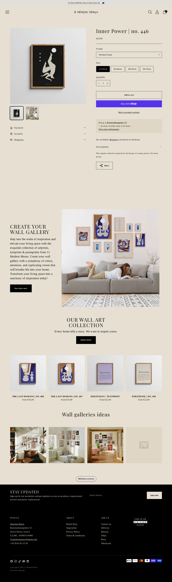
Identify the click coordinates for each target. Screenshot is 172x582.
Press (103, 539)
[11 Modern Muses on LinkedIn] (27, 562)
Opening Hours (17, 524)
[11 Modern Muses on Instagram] (15, 562)
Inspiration (71, 528)
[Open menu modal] (7, 12)
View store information (109, 129)
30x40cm (117, 69)
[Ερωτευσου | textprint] (105, 373)
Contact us (106, 524)
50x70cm (147, 69)
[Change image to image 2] (32, 113)
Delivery (105, 528)
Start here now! (20, 288)
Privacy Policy (73, 532)
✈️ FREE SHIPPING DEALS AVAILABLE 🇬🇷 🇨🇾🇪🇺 (86, 3)
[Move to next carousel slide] (164, 375)
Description (102, 146)
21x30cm (103, 69)
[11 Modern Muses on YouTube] (23, 562)
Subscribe (154, 495)
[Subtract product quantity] (98, 83)
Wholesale (106, 543)
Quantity (100, 77)
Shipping (113, 139)
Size (98, 62)
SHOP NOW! (86, 340)
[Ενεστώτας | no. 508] (144, 373)
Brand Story (72, 524)
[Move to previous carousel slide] (7, 375)
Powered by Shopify (17, 570)
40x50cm (132, 69)
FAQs (103, 535)
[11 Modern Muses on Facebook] (11, 562)
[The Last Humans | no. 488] (28, 373)
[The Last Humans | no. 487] (67, 373)
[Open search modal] (150, 12)
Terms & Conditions (75, 535)
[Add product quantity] (107, 83)
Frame (99, 48)
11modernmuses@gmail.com (23, 539)
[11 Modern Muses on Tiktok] (19, 562)
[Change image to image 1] (16, 113)
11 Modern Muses (31, 567)
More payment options (129, 112)
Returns (105, 532)
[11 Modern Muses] (86, 12)
